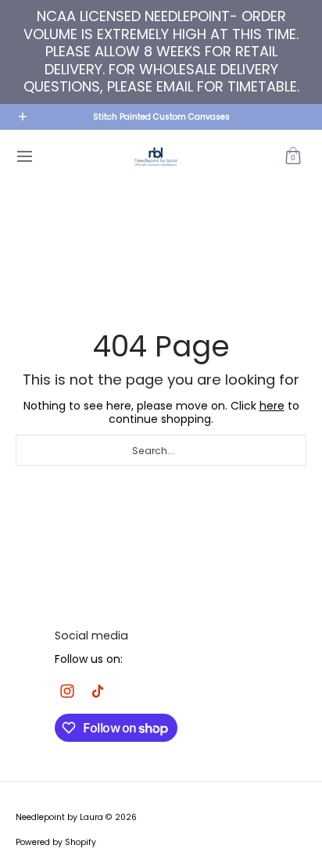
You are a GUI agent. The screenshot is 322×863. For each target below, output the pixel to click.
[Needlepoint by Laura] (155, 157)
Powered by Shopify (56, 842)
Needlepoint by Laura (59, 817)
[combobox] (161, 450)
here (271, 406)
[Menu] (24, 157)
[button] (293, 157)
